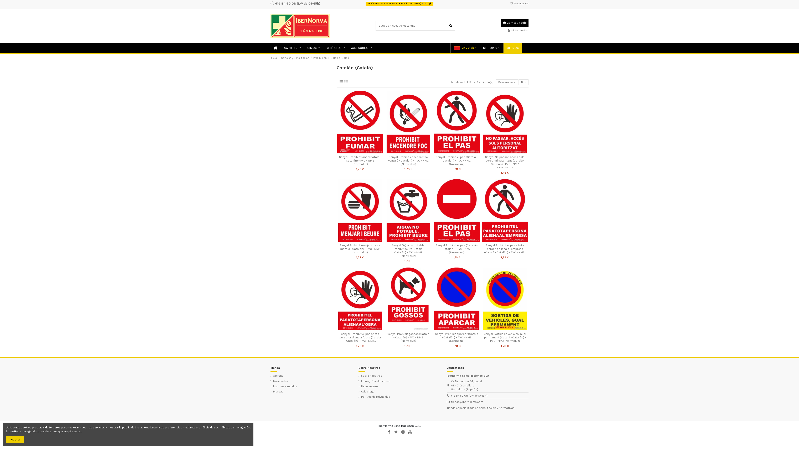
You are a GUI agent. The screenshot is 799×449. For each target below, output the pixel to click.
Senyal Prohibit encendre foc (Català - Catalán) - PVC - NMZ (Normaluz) (408, 160)
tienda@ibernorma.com (467, 402)
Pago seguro (369, 386)
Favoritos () (521, 3)
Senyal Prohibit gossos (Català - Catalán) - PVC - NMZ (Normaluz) (408, 337)
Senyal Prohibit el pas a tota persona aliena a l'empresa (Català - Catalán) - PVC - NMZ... (505, 249)
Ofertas (278, 375)
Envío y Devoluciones (375, 381)
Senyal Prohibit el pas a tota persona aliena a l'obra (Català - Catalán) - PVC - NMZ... (360, 337)
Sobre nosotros (371, 375)
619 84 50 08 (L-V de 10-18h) (469, 395)
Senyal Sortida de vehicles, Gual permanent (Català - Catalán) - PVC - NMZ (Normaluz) (505, 337)
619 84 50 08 (285, 3)
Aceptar (15, 439)
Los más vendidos (285, 386)
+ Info (425, 3)
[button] (292, 48)
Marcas (278, 391)
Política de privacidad (375, 396)
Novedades (280, 381)
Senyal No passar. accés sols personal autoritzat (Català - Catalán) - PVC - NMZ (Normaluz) (505, 162)
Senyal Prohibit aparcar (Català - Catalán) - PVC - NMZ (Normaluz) (456, 337)
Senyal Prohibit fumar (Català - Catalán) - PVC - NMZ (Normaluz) (360, 160)
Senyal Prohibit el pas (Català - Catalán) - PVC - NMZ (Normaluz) (457, 160)
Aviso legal (368, 391)
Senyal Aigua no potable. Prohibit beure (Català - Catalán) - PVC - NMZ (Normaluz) (408, 251)
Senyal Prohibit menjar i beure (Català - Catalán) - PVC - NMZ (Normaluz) (360, 249)
